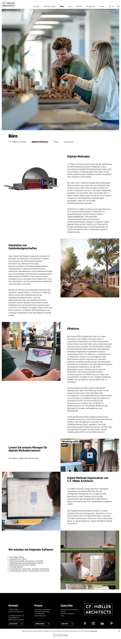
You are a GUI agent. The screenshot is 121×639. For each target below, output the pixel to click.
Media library (40, 624)
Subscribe (65, 624)
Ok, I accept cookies (60, 635)
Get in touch (14, 624)
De (110, 6)
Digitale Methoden (40, 141)
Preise (56, 141)
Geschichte (68, 141)
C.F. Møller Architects (17, 141)
